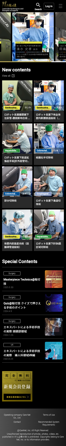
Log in (48, 6)
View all (6, 75)
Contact (17, 422)
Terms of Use (49, 415)
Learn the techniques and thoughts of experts (12, 9)
